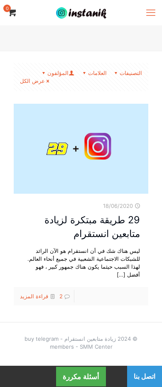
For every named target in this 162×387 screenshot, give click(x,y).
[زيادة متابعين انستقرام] (81, 12)
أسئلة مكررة (81, 376)
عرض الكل (32, 80)
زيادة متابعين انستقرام (90, 338)
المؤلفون (58, 73)
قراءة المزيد (34, 296)
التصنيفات (131, 73)
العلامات (97, 73)
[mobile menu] (151, 12)
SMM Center (96, 346)
